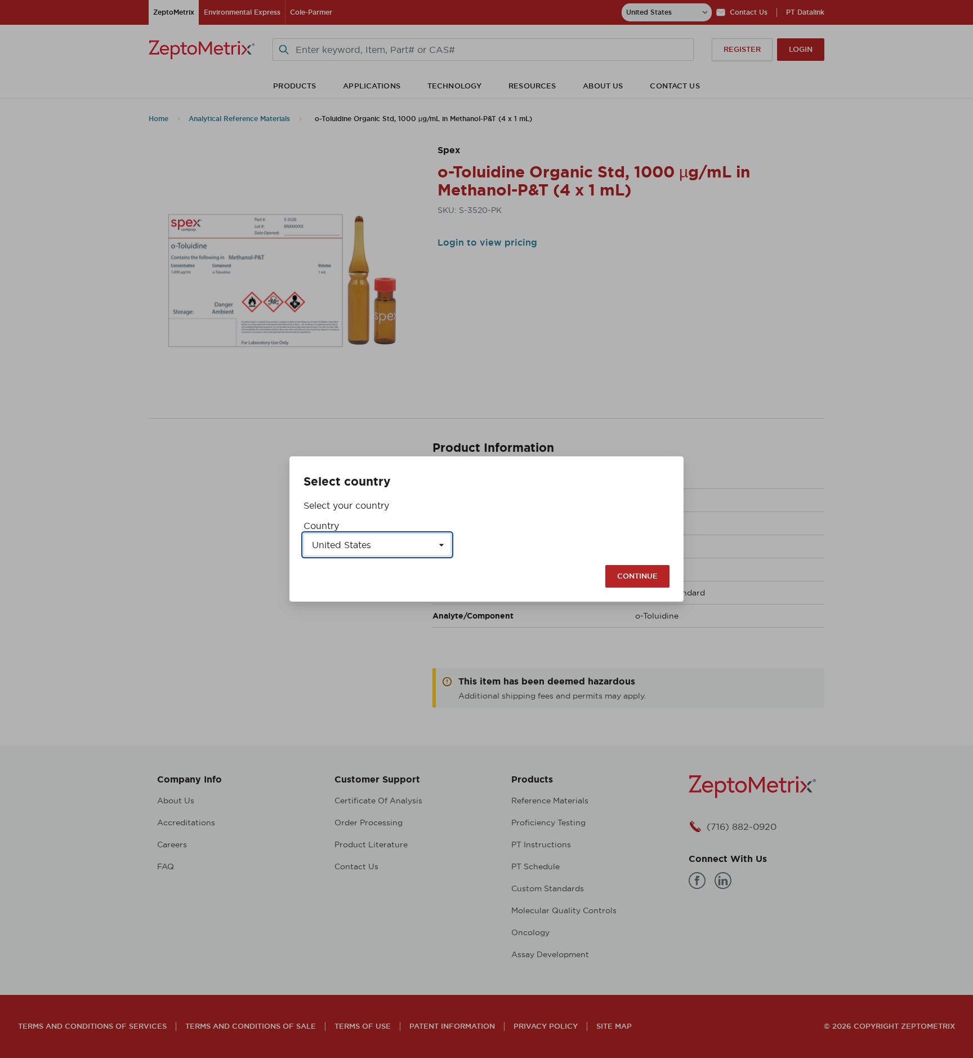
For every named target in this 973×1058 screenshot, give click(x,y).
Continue (637, 576)
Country (321, 525)
